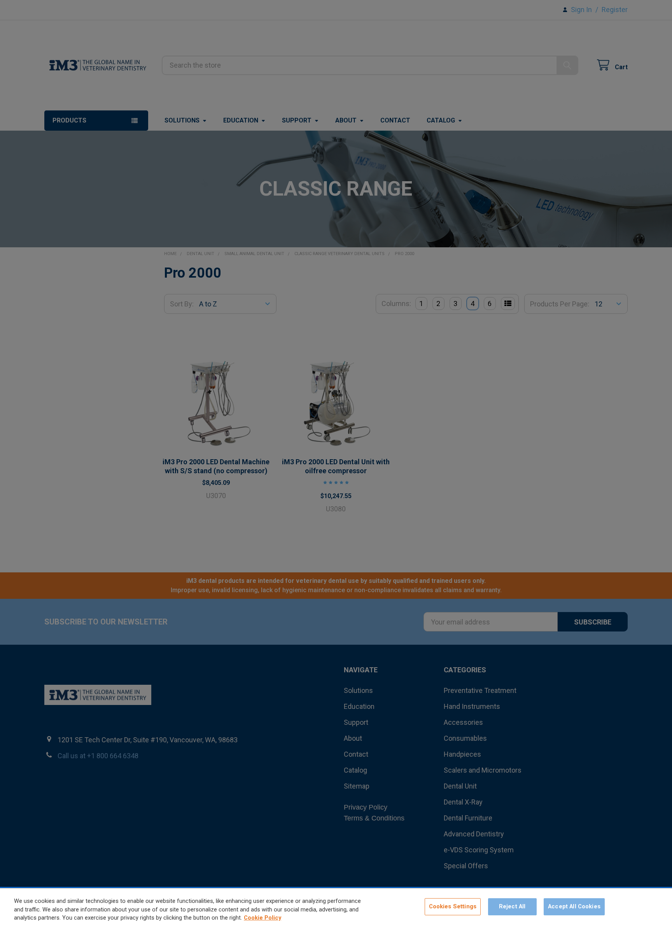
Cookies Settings (452, 906)
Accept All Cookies (574, 906)
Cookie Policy (262, 918)
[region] (336, 907)
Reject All (512, 906)
